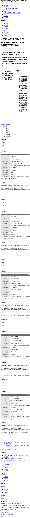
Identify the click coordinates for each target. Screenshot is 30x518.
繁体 (2, 516)
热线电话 (3, 498)
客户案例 (5, 16)
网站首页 (5, 5)
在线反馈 (15, 8)
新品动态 (5, 11)
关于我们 (5, 6)
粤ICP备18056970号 (6, 512)
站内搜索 (5, 17)
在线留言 (10, 8)
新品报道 (7, 13)
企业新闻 (17, 13)
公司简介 (5, 8)
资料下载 (5, 14)
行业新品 (12, 13)
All (4, 13)
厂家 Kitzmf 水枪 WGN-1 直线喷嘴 (12, 458)
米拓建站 (8, 514)
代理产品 (5, 9)
